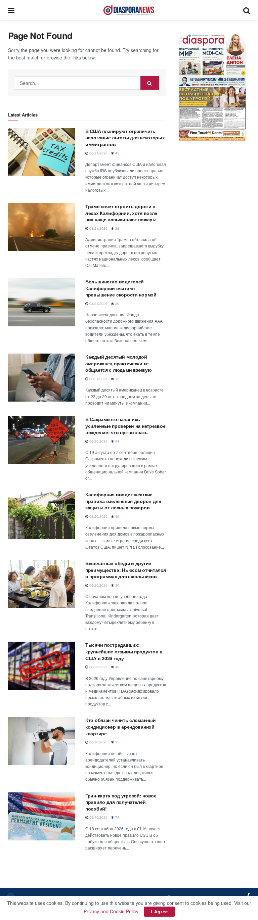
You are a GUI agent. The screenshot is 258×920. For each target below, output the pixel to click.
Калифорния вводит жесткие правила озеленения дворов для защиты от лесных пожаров (123, 501)
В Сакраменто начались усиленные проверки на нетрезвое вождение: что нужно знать (125, 425)
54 (116, 441)
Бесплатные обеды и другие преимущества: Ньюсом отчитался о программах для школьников (125, 570)
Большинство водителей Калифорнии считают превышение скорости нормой (121, 288)
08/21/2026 (98, 153)
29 (116, 303)
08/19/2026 (98, 817)
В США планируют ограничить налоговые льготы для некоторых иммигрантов (125, 137)
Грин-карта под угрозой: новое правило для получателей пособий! (121, 802)
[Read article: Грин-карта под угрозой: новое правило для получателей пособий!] (41, 816)
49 (116, 516)
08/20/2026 (98, 441)
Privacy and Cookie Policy (111, 911)
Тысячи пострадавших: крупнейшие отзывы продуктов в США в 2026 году (124, 651)
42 (116, 666)
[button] (213, 85)
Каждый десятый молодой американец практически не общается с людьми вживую (118, 363)
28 (116, 228)
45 (116, 153)
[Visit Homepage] (128, 10)
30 (116, 585)
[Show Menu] (11, 10)
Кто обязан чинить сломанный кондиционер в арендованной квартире (120, 726)
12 (116, 378)
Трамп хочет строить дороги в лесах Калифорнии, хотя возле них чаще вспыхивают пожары (121, 213)
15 (116, 742)
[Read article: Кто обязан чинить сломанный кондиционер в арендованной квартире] (41, 741)
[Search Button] (246, 10)
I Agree (159, 911)
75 (116, 817)
